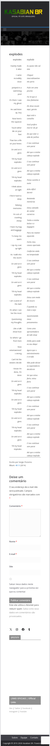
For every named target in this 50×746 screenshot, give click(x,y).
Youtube (23, 711)
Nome (13, 541)
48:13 (17, 465)
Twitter (17, 708)
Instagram (13, 711)
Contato (34, 737)
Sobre (15, 737)
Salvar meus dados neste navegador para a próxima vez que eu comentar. (23, 588)
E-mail (13, 554)
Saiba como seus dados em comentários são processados (24, 612)
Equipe (24, 737)
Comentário (15, 506)
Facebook (26, 708)
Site (11, 566)
